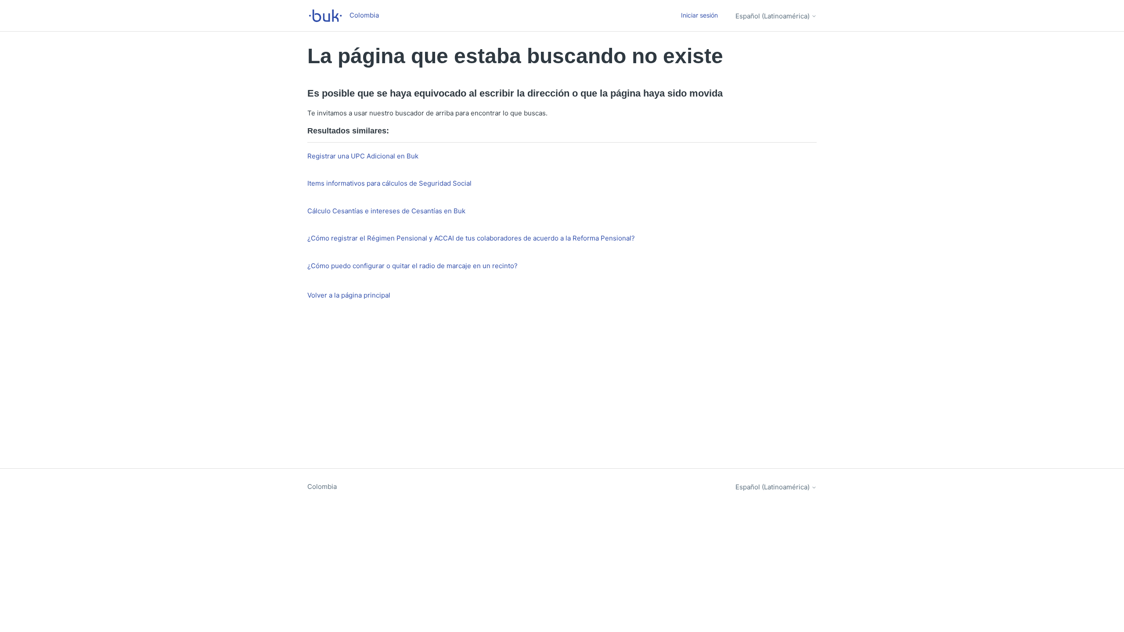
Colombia (322, 486)
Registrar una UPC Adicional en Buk (362, 156)
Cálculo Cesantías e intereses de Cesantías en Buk (386, 211)
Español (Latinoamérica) (773, 16)
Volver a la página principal (348, 295)
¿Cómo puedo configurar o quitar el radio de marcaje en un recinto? (412, 266)
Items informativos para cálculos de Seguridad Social (389, 183)
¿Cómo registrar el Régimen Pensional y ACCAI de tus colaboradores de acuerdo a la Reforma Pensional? (471, 238)
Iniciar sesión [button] (699, 15)
